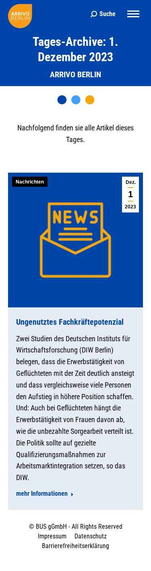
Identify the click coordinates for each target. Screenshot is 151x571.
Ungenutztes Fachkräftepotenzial (70, 322)
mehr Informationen (42, 493)
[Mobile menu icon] (133, 14)
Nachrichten (30, 182)
